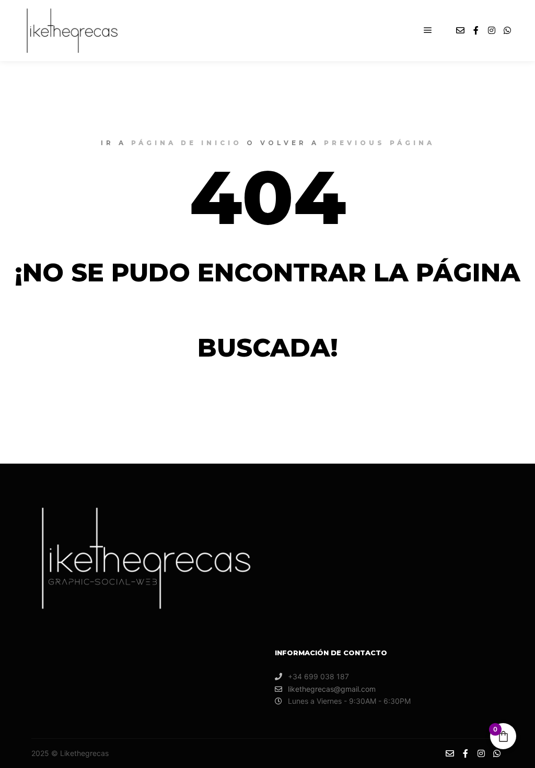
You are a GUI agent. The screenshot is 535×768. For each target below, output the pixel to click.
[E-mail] (460, 30)
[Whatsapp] (507, 30)
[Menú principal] (427, 30)
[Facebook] (476, 30)
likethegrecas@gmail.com (332, 688)
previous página (379, 143)
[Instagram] (491, 30)
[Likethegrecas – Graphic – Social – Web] (70, 30)
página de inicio (186, 143)
